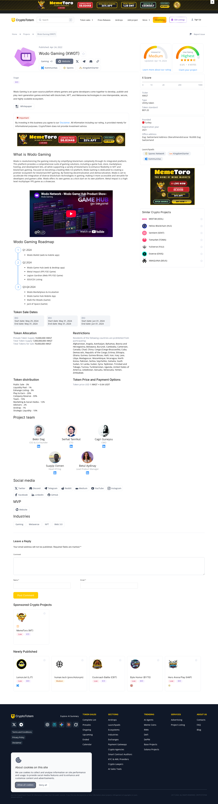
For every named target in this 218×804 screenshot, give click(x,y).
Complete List (89, 719)
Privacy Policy (18, 737)
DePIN (147, 739)
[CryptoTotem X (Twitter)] (14, 725)
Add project (133, 20)
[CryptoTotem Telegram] (21, 725)
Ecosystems (114, 729)
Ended (86, 739)
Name (16, 580)
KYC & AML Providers (118, 759)
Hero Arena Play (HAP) (180, 677)
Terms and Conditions (22, 732)
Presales (87, 724)
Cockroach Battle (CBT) (104, 677)
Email (83, 580)
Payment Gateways (117, 744)
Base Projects (150, 744)
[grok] (76, 725)
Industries (113, 734)
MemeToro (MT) (24, 630)
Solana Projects (151, 749)
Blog (199, 729)
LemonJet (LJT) (24, 677)
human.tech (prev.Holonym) (68, 677)
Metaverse (34, 524)
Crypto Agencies (116, 749)
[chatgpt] (47, 725)
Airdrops (119, 20)
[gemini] (62, 725)
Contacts (201, 719)
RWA (146, 729)
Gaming (19, 524)
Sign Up (197, 19)
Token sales (85, 20)
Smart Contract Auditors (120, 754)
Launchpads (114, 724)
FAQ (199, 724)
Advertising (160, 20)
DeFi (146, 734)
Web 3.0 (58, 524)
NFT (47, 524)
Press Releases (104, 20)
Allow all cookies (25, 784)
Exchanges (113, 739)
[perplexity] (54, 725)
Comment (17, 554)
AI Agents (148, 719)
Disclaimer (16, 742)
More (145, 20)
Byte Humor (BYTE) (140, 677)
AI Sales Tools (115, 769)
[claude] (69, 725)
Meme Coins (150, 724)
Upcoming (88, 734)
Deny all (43, 785)
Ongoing (87, 729)
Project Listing (178, 724)
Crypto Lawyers (115, 764)
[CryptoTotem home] (23, 22)
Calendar (87, 744)
